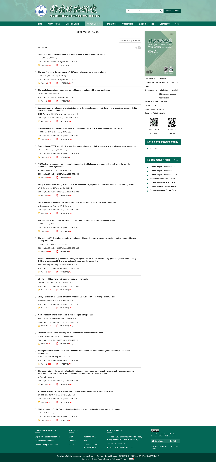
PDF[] (64, 65)
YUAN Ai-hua (42, 357)
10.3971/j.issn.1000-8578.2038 (68, 154)
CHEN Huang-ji (53, 94)
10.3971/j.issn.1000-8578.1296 (68, 268)
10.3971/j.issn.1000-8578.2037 (68, 136)
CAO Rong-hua (63, 76)
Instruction (112, 24)
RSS (174, 441)
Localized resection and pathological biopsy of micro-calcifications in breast (70, 333)
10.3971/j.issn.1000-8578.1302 (68, 192)
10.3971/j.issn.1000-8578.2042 (66, 97)
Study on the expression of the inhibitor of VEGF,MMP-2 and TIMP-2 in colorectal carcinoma (77, 202)
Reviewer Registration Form (46, 445)
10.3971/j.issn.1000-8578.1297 (68, 248)
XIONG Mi (63, 170)
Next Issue (136, 41)
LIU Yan (54, 244)
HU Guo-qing (53, 76)
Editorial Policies (146, 24)
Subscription (127, 24)
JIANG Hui (63, 206)
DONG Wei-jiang (55, 395)
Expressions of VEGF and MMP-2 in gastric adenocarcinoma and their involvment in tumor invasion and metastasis (87, 146)
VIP (85, 441)
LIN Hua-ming (49, 377)
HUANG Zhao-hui (44, 300)
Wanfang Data (89, 437)
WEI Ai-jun (41, 170)
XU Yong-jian (67, 132)
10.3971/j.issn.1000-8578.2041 (68, 286)
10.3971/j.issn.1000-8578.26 (67, 417)
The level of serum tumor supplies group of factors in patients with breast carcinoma (74, 90)
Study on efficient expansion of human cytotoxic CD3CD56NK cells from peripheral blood (76, 297)
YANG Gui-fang (43, 188)
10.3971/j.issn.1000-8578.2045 (66, 62)
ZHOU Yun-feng (51, 282)
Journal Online (93, 24)
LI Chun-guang (43, 206)
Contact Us (165, 24)
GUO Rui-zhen (54, 318)
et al (62, 58)
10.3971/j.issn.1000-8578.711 (67, 340)
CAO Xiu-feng (53, 357)
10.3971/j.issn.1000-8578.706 (67, 381)
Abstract (44, 65)
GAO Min (41, 282)
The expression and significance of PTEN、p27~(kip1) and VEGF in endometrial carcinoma (76, 220)
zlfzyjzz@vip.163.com (123, 447)
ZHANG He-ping (44, 224)
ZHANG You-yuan (52, 170)
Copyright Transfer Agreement (47, 437)
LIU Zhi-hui (65, 300)
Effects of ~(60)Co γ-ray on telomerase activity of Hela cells (63, 279)
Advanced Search (172, 11)
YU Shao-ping (69, 114)
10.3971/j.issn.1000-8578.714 (67, 304)
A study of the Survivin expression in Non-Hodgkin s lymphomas (65, 315)
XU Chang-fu (66, 395)
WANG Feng (55, 300)
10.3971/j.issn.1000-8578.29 (67, 399)
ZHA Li (40, 413)
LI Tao (40, 58)
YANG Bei (62, 357)
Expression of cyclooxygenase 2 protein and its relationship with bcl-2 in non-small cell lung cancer (80, 128)
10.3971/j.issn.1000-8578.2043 (66, 79)
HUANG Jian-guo (50, 413)
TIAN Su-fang (62, 150)
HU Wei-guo (65, 336)
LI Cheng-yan (55, 58)
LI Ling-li (46, 58)
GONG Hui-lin (43, 395)
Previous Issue (125, 41)
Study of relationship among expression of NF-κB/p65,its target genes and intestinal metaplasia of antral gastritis (86, 184)
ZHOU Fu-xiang (63, 282)
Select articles (42, 47)
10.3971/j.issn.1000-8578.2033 (68, 228)
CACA (71, 445)
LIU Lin (40, 150)
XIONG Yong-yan (57, 114)
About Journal (54, 24)
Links (72, 430)
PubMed (72, 441)
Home (39, 24)
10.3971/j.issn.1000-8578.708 (67, 360)
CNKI (71, 437)
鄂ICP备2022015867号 (150, 456)
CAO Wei (61, 244)
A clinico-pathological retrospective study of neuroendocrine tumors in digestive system (75, 391)
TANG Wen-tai (43, 318)
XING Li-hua (42, 132)
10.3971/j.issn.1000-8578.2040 (67, 118)
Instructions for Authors (45, 441)
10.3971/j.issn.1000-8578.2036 (68, 174)
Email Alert (159, 441)
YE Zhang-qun (56, 264)
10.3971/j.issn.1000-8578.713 (67, 322)
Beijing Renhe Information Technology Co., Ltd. (109, 459)
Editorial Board (72, 24)
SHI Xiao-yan (42, 76)
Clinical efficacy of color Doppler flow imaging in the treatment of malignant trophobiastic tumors (79, 409)
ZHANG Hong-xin (44, 244)
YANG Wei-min (67, 264)
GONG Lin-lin (68, 188)
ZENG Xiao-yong (44, 264)
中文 (177, 24)
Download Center (44, 430)
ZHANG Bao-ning (44, 336)
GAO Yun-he (55, 224)
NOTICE (153, 148)
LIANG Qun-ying (66, 318)
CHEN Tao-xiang (44, 114)
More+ (176, 142)
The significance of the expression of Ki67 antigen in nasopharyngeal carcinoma (72, 72)
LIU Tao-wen (42, 94)
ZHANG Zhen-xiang (55, 132)
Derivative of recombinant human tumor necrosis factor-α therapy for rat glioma (72, 54)
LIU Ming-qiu (54, 206)
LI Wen (40, 377)
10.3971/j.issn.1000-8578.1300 (68, 210)
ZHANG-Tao (55, 336)
